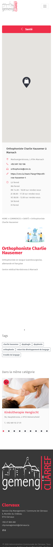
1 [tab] (24, 330)
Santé (26, 218)
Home (4, 218)
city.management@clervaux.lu (15, 525)
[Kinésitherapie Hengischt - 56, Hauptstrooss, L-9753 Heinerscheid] (25, 393)
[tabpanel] (26, 405)
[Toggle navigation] (45, 6)
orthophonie (8, 349)
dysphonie (38, 344)
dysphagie (26, 344)
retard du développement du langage (33, 349)
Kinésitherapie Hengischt (21, 412)
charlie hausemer (11, 344)
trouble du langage (11, 355)
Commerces (15, 218)
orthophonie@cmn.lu (21, 169)
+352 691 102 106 (18, 164)
